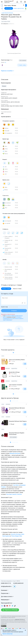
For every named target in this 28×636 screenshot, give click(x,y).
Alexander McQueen (15, 453)
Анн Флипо (16, 485)
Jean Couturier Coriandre (15, 384)
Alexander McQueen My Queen (17, 408)
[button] (13, 352)
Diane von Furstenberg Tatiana (17, 359)
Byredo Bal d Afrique (14, 372)
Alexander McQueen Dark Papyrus (18, 421)
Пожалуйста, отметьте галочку (8, 314)
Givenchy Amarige (15, 534)
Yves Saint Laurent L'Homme (14, 494)
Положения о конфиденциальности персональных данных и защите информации (13, 318)
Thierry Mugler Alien (16, 536)
